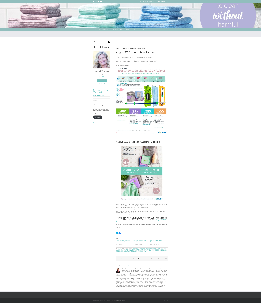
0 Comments (144, 251)
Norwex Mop (162, 250)
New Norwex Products (130, 250)
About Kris (101, 76)
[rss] (104, 83)
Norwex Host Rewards (155, 250)
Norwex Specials (129, 251)
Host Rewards (141, 248)
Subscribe (97, 117)
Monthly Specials (152, 248)
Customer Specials (136, 248)
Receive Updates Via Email (100, 91)
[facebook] (96, 83)
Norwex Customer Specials (146, 250)
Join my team (146, 248)
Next (166, 42)
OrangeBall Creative (121, 300)
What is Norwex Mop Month (137, 251)
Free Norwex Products (122, 250)
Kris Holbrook (119, 248)
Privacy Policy (96, 122)
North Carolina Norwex (159, 248)
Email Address (98, 95)
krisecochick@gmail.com (161, 1)
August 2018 (154, 249)
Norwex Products (147, 249)
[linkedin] (101, 83)
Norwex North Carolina (139, 249)
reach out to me (158, 64)
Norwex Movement (132, 249)
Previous (161, 42)
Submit (95, 100)
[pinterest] (99, 83)
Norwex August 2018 (138, 250)
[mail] (106, 83)
